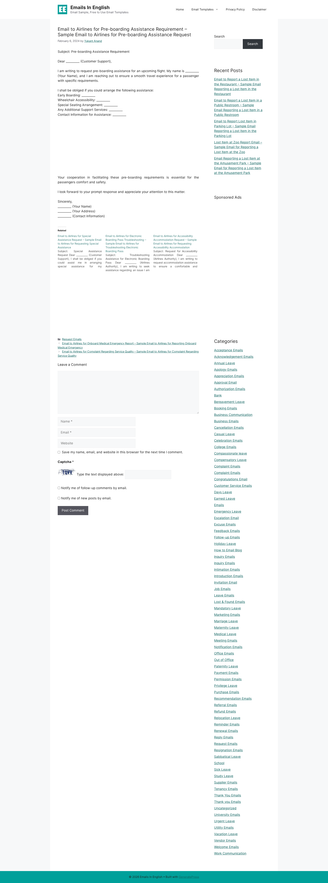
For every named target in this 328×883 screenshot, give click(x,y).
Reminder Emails (227, 724)
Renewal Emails (226, 731)
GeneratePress (189, 877)
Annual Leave (224, 363)
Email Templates (203, 9)
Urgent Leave (224, 821)
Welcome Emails (226, 847)
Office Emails (224, 653)
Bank (218, 395)
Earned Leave (224, 499)
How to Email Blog (228, 550)
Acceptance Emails (228, 350)
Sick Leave (222, 769)
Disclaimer (259, 9)
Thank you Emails (227, 802)
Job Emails (222, 589)
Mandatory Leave (227, 608)
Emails (219, 505)
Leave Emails (224, 595)
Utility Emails (224, 827)
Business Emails (226, 421)
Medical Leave (225, 634)
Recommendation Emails (233, 698)
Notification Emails (228, 647)
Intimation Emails (227, 569)
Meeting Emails (225, 640)
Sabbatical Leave (227, 757)
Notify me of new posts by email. (86, 498)
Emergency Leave (227, 511)
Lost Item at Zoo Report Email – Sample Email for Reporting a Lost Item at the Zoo (238, 147)
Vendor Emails (225, 840)
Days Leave (223, 492)
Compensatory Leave (230, 460)
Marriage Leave (226, 621)
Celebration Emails (228, 440)
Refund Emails (225, 711)
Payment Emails (226, 673)
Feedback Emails (227, 531)
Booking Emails (225, 408)
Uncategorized (225, 808)
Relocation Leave (227, 718)
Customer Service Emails (233, 486)
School (219, 763)
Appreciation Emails (229, 376)
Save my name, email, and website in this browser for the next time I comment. (122, 452)
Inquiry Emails (224, 557)
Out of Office (224, 660)
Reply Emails (223, 737)
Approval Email (225, 382)
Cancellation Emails (229, 428)
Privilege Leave (225, 686)
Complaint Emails (227, 466)
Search (219, 36)
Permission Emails (228, 679)
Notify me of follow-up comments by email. (94, 488)
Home (180, 9)
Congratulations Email (230, 479)
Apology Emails (225, 369)
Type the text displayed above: (100, 474)
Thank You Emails (227, 795)
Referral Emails (225, 705)
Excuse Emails (225, 524)
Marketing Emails (227, 615)
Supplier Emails (225, 782)
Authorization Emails (229, 389)
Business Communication (233, 415)
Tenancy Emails (226, 789)
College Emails (225, 447)
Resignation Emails (228, 750)
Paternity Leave (226, 666)
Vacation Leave (226, 834)
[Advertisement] (128, 148)
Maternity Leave (226, 628)
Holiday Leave (225, 544)
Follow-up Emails (227, 537)
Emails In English (90, 7)
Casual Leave (224, 434)
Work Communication (230, 853)
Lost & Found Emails (229, 602)
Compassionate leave (230, 453)
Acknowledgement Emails (233, 357)
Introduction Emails (228, 576)
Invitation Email (225, 582)
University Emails (227, 815)
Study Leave (223, 776)
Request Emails (72, 339)
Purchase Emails (226, 692)
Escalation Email (226, 518)
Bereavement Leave (229, 402)
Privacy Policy (235, 9)
